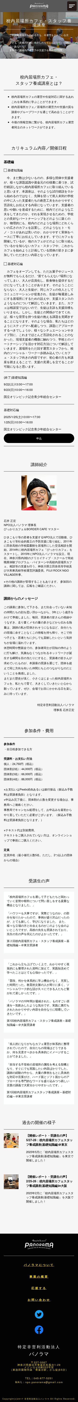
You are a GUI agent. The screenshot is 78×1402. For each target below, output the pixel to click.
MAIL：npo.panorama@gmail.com (39, 1382)
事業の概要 (39, 1276)
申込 (39, 438)
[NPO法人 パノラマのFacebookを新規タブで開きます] (39, 1330)
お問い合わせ (39, 1300)
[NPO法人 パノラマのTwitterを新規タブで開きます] (39, 1311)
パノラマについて (39, 1265)
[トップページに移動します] (39, 6)
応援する (39, 1288)
